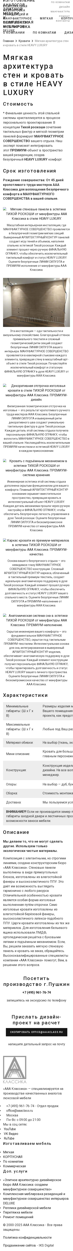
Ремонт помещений (18, 1217)
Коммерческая (14, 1166)
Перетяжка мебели (17, 1212)
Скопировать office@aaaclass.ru (36, 1032)
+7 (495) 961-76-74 (36, 992)
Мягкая (46, 18)
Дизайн (64, 7)
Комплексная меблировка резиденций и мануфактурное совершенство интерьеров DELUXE (36, 1198)
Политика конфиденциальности (27, 1237)
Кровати (24, 41)
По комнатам (60, 2)
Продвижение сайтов (19, 1245)
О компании (14, 32)
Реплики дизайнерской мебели (27, 1208)
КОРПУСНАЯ (13, 1157)
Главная (8, 41)
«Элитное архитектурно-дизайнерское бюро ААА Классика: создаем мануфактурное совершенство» (32, 1184)
